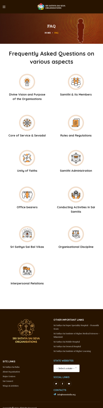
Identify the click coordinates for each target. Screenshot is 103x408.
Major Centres (9, 376)
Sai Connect (8, 381)
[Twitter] (56, 383)
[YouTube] (68, 383)
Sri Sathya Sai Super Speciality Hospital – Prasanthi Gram (76, 327)
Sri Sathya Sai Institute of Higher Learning (72, 351)
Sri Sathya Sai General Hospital (67, 346)
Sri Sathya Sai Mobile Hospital (67, 342)
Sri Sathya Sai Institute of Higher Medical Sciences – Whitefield (77, 335)
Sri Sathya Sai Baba (11, 367)
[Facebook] (62, 383)
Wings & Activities (11, 386)
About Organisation (11, 372)
